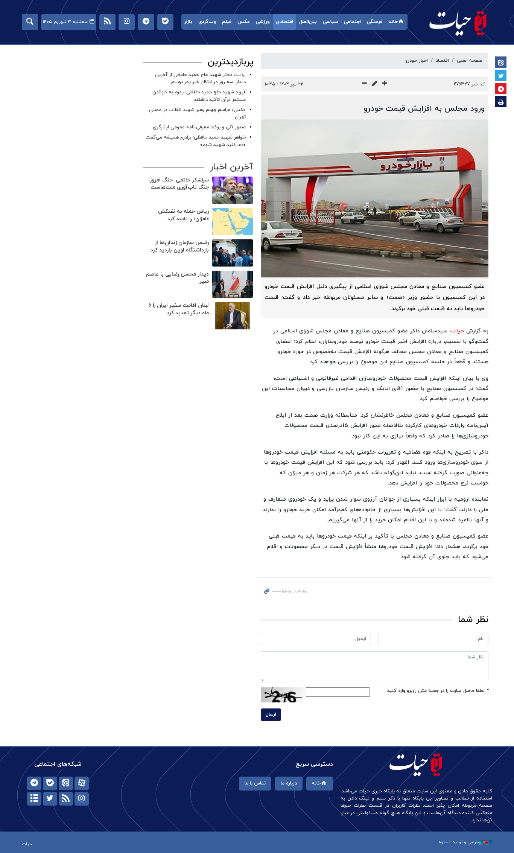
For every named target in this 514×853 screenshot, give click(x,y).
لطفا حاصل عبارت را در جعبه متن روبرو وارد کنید (437, 690)
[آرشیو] (34, 799)
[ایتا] (66, 783)
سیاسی (330, 21)
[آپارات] (82, 783)
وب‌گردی (207, 21)
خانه (393, 21)
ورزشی (263, 21)
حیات (458, 22)
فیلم (226, 21)
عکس (243, 21)
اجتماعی (352, 21)
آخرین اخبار (231, 167)
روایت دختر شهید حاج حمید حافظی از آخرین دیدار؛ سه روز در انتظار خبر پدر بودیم (200, 78)
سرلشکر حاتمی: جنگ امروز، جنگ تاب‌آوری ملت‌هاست (178, 184)
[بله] (50, 783)
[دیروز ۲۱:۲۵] (232, 284)
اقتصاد (442, 60)
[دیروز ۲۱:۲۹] (232, 190)
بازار (188, 21)
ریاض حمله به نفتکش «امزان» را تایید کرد (183, 215)
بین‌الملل (308, 21)
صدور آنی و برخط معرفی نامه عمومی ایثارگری (199, 127)
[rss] (66, 799)
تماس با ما (255, 783)
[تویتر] (50, 799)
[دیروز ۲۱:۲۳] (232, 315)
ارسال (271, 714)
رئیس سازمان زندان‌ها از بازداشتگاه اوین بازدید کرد (180, 246)
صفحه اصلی (469, 60)
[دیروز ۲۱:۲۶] (232, 253)
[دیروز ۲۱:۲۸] (232, 221)
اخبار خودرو (416, 60)
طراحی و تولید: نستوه (459, 842)
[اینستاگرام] (82, 799)
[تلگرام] (34, 783)
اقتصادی (284, 21)
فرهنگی (374, 21)
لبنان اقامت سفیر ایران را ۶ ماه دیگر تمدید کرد (179, 309)
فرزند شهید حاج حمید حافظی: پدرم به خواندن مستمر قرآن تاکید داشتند (199, 96)
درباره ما (289, 783)
